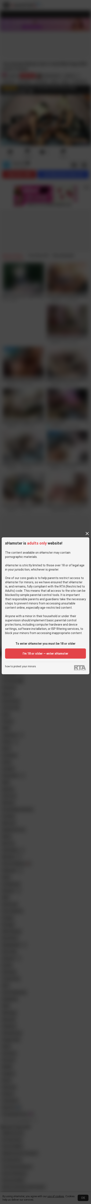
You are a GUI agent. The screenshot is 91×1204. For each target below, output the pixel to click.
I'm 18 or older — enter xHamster (45, 653)
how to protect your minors (20, 666)
